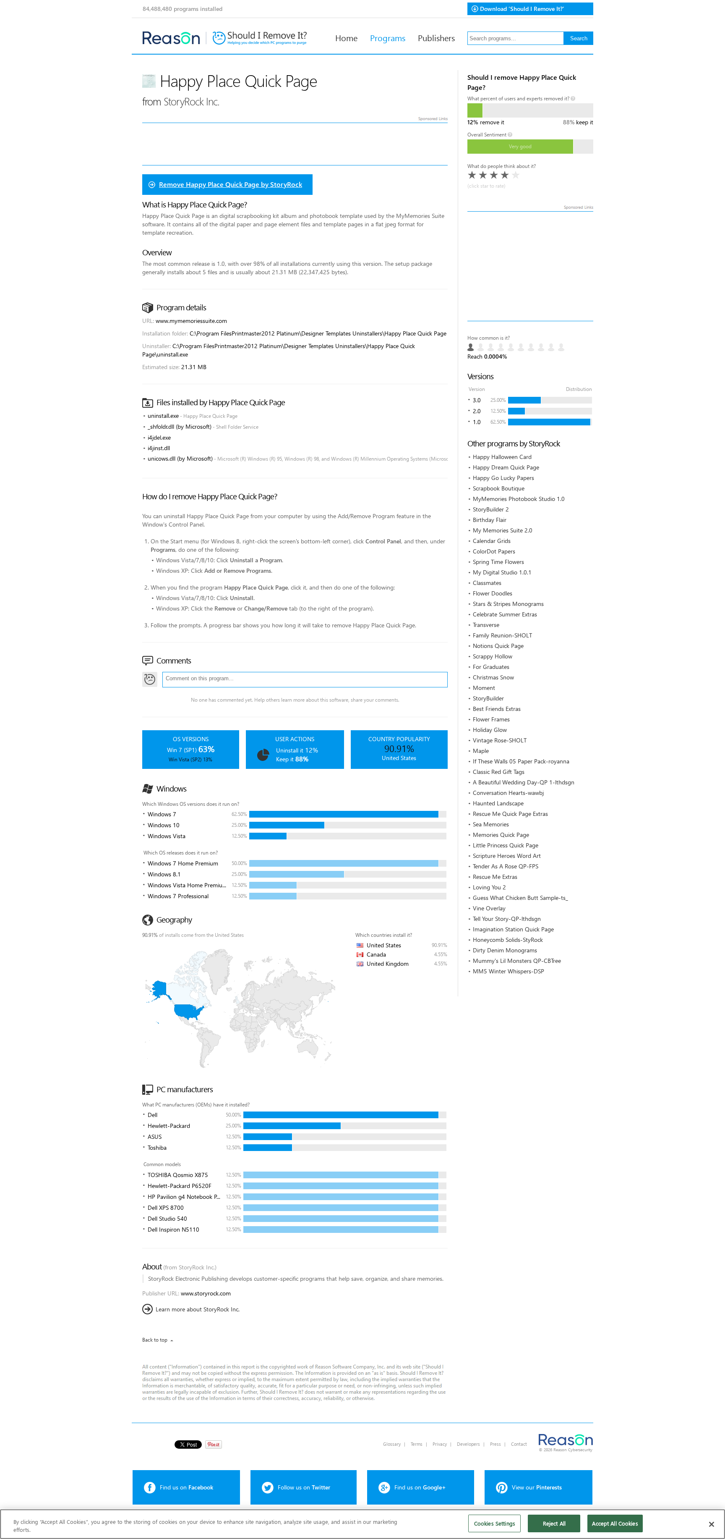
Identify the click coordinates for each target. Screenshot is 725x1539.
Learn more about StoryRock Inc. (198, 1309)
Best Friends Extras (497, 709)
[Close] (711, 1524)
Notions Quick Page (498, 646)
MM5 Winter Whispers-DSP (508, 971)
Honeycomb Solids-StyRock (508, 940)
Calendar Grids (492, 541)
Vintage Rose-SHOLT (500, 740)
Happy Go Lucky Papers (503, 478)
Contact (519, 1444)
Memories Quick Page (501, 835)
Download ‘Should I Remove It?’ (522, 9)
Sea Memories (491, 824)
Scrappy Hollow (492, 656)
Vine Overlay (489, 908)
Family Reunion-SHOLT (502, 635)
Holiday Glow (490, 730)
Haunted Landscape (498, 803)
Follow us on (304, 1487)
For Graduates (491, 667)
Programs (387, 37)
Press (495, 1444)
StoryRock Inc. (191, 101)
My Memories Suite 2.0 (502, 530)
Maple (481, 751)
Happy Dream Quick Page (506, 467)
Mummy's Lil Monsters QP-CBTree (517, 961)
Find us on (186, 1487)
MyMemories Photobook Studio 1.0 (519, 499)
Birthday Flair (489, 520)
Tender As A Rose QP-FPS (505, 866)
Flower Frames (491, 719)
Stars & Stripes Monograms (508, 604)
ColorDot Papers (494, 551)
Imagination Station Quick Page (513, 929)
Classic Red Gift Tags (498, 772)
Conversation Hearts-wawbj (508, 793)
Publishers (436, 37)
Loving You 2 (489, 887)
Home (346, 37)
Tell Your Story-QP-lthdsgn (507, 919)
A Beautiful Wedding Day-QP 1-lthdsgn (523, 782)
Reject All (554, 1523)
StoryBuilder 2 (491, 509)
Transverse (486, 625)
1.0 (477, 422)
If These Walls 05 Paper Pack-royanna (521, 761)
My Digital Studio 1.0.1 (502, 572)
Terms (416, 1444)
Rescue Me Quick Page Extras (510, 814)
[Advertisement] (530, 266)
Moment (484, 688)
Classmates (487, 583)
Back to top (154, 1340)
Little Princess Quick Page (505, 845)
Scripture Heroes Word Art (507, 856)
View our (537, 1487)
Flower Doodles (492, 593)
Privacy (440, 1444)
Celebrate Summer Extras (505, 614)
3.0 (477, 400)
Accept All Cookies (615, 1523)
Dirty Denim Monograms (505, 950)
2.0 (477, 411)
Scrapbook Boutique (498, 488)
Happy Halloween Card (502, 457)
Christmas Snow (493, 677)
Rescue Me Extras (495, 877)
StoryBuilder (488, 698)
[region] (362, 1524)
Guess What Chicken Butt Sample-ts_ (520, 898)
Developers (468, 1444)
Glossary (392, 1444)
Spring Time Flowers (498, 562)
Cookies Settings (494, 1523)
